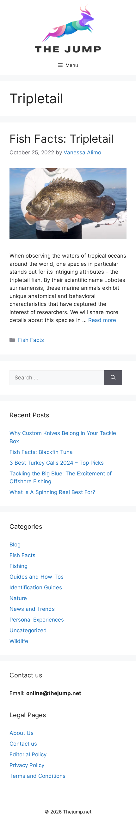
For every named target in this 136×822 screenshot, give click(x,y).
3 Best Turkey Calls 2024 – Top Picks (56, 463)
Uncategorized (28, 630)
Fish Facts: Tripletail (61, 138)
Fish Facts (31, 340)
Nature (18, 598)
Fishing (18, 566)
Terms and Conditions (37, 776)
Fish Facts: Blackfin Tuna (41, 452)
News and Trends (32, 609)
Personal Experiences (36, 619)
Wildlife (18, 641)
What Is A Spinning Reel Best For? (52, 492)
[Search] (113, 377)
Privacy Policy (26, 765)
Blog (15, 544)
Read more (102, 320)
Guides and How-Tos (36, 577)
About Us (21, 733)
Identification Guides (35, 587)
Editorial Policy (27, 754)
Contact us (23, 744)
